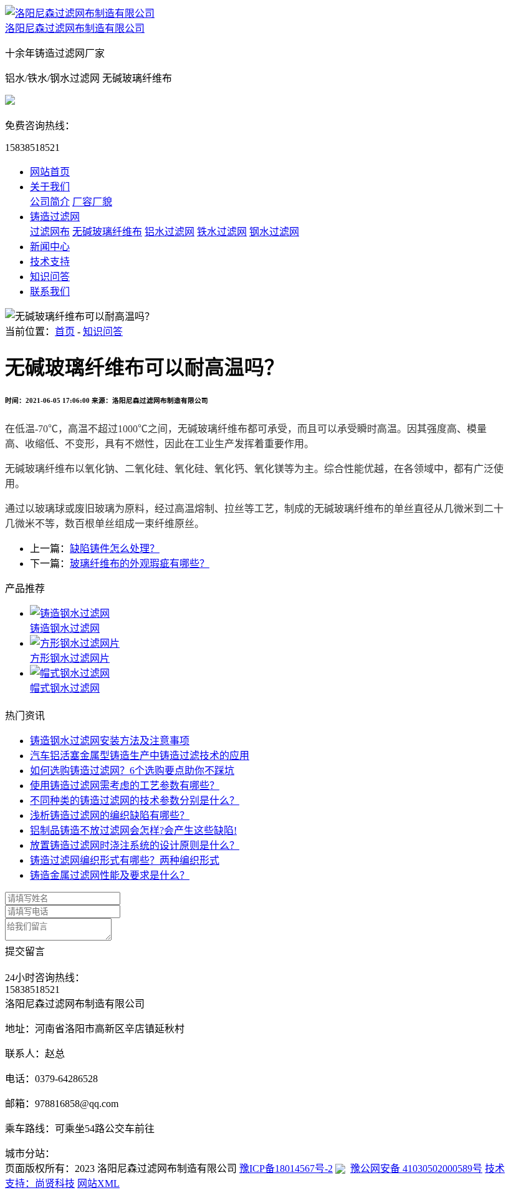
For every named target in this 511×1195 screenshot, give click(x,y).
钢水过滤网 (274, 231)
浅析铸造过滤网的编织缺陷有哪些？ (109, 815)
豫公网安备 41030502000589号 (416, 1168)
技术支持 (50, 261)
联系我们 (50, 291)
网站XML (98, 1183)
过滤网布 (50, 231)
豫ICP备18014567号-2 (286, 1168)
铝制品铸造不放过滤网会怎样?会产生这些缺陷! (133, 830)
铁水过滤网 (222, 231)
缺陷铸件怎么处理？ (115, 548)
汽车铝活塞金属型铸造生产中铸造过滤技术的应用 (139, 755)
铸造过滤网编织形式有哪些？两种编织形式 (124, 860)
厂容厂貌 (92, 201)
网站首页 (50, 172)
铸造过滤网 (55, 216)
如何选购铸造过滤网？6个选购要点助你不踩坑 (132, 770)
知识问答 (50, 276)
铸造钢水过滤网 (65, 628)
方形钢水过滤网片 (70, 658)
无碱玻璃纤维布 (107, 231)
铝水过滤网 (169, 231)
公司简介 (50, 201)
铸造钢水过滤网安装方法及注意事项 (109, 740)
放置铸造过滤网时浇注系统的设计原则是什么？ (134, 845)
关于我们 (50, 186)
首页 (65, 331)
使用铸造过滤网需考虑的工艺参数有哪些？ (124, 785)
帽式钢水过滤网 (65, 688)
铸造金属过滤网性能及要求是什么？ (109, 875)
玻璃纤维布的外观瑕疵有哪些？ (139, 563)
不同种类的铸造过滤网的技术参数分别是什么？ (134, 800)
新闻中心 (50, 246)
